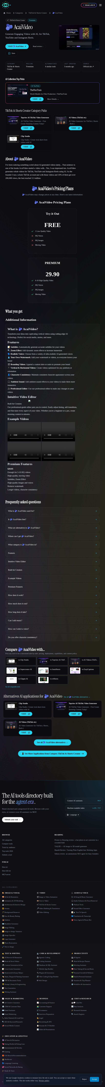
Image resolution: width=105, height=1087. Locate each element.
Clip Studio (25, 136)
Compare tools (7, 844)
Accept (94, 1079)
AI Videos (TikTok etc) (77, 118)
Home (8, 13)
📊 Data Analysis (77, 1006)
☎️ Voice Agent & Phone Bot (81, 920)
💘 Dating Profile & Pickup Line (13, 1044)
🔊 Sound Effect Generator (80, 908)
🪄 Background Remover (11, 912)
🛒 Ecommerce (42, 1010)
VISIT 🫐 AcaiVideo (17, 46)
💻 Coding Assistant (44, 961)
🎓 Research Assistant (79, 1010)
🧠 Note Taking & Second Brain (82, 969)
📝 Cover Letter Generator (11, 969)
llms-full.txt (6, 871)
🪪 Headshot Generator (10, 924)
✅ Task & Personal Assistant (81, 977)
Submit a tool (7, 855)
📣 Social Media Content (11, 1026)
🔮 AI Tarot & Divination (11, 1040)
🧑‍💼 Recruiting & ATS (44, 1022)
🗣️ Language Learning (10, 1063)
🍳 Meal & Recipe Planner (80, 961)
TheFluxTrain (35, 90)
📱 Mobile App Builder (45, 969)
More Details (53, 99)
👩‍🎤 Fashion (6, 920)
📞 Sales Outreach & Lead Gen (12, 1018)
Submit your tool (13, 820)
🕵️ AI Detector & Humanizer (12, 957)
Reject (84, 1079)
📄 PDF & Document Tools (11, 980)
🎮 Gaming (6, 1052)
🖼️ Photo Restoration (9, 943)
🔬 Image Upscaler (8, 935)
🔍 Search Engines (77, 1014)
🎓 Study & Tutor (8, 1071)
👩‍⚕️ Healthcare (7, 1059)
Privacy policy (44, 1081)
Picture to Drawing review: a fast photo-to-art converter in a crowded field (76, 841)
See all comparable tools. (12, 687)
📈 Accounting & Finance (46, 1003)
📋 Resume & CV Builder (46, 1026)
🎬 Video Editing (43, 912)
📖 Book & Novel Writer (10, 961)
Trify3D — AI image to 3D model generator (71, 846)
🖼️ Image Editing (8, 928)
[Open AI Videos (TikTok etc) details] (61, 120)
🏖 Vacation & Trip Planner (80, 980)
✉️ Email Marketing (9, 1014)
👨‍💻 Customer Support (44, 1006)
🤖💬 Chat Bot (76, 1003)
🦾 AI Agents (75, 957)
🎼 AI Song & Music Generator (82, 897)
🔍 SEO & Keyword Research (12, 1022)
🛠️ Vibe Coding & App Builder (48, 977)
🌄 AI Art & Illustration (10, 897)
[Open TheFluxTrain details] (18, 91)
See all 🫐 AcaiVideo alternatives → (52, 742)
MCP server (6, 874)
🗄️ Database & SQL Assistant (47, 965)
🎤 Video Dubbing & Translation (48, 908)
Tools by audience (8, 847)
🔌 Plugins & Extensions (45, 973)
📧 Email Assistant (8, 1010)
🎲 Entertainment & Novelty (12, 1048)
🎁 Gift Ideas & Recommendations (14, 1055)
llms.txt (5, 867)
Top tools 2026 (7, 851)
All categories (7, 840)
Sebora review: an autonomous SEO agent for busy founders (76, 854)
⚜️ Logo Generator (8, 939)
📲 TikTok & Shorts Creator (46, 905)
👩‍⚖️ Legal (40, 1018)
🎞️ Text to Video (43, 901)
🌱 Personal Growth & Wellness (82, 973)
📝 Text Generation (9, 988)
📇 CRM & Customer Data (11, 1006)
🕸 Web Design (42, 980)
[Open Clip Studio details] (13, 139)
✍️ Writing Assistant (9, 992)
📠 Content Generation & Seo (12, 965)
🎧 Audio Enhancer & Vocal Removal (84, 901)
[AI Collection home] (6, 5)
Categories (19, 13)
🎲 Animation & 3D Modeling (12, 901)
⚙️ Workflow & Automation (81, 984)
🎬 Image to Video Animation (47, 897)
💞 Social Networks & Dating (12, 1067)
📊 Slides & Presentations (46, 1029)
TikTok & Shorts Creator (38, 13)
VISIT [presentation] (35, 99)
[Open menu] (100, 5)
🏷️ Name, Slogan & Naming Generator (15, 977)
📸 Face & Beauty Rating (11, 916)
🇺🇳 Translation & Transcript (81, 916)
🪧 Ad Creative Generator (11, 1003)
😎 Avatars (5, 908)
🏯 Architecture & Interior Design (13, 905)
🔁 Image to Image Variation (12, 931)
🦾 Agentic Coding (43, 957)
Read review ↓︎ (38, 46)
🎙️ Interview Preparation (45, 1014)
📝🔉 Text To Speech (78, 912)
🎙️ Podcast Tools (77, 905)
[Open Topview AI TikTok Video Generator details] (13, 120)
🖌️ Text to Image (8, 947)
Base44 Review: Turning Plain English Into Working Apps (76, 850)
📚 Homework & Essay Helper (12, 973)
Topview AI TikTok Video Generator (35, 118)
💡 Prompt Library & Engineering (14, 984)
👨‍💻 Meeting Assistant (78, 965)
